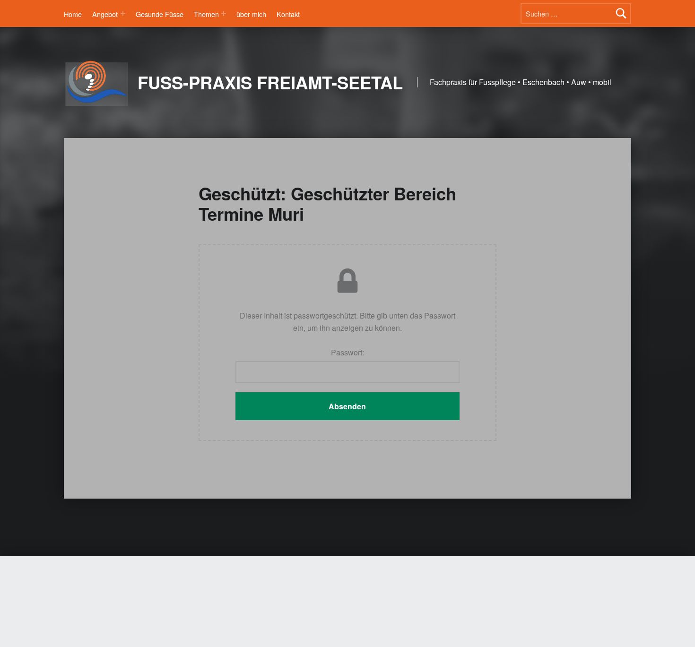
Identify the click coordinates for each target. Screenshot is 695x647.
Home (73, 14)
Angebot (105, 14)
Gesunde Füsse (159, 14)
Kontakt (288, 14)
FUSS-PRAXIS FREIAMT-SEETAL (270, 82)
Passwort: (347, 352)
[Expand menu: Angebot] (123, 13)
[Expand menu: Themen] (223, 13)
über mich (251, 14)
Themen (206, 14)
